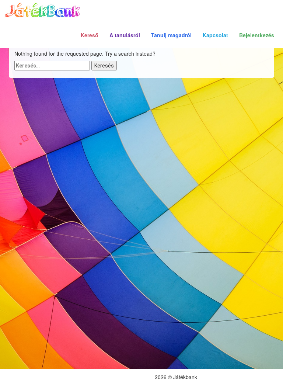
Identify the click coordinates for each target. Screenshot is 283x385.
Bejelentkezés (256, 35)
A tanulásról (124, 35)
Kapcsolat (215, 35)
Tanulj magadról (171, 35)
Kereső (89, 35)
